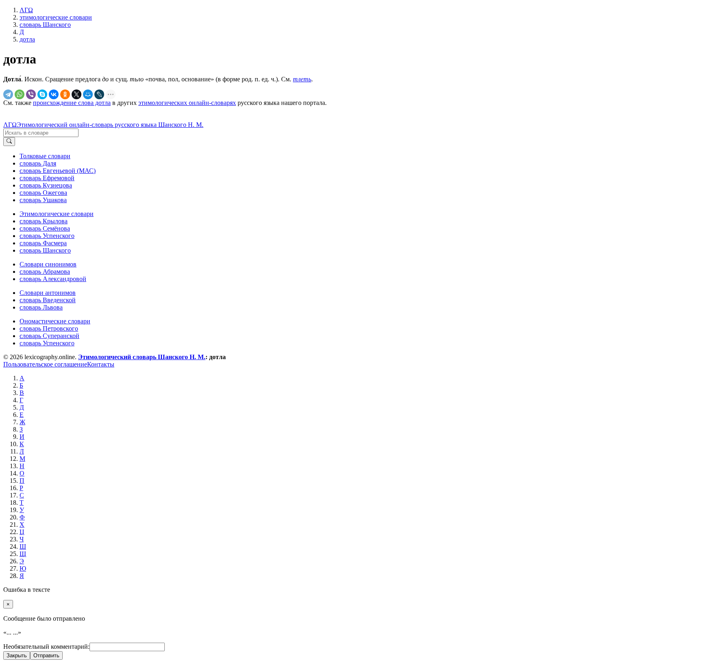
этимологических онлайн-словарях (187, 102)
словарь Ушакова (43, 199)
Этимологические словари (57, 213)
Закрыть (17, 655)
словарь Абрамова (45, 271)
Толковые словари (45, 156)
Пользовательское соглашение (45, 364)
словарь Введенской (48, 300)
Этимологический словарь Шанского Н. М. (141, 356)
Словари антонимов (48, 292)
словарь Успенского (47, 235)
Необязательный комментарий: (46, 646)
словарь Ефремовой (47, 177)
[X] (76, 94)
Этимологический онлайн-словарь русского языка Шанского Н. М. (110, 124)
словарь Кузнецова (46, 185)
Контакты (100, 364)
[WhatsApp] (19, 94)
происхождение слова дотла (72, 102)
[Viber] (31, 94)
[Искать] (9, 141)
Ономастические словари (55, 321)
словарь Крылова (44, 221)
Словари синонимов (48, 264)
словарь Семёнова (45, 228)
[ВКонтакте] (54, 94)
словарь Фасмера (43, 243)
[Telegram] (8, 94)
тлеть (302, 79)
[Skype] (42, 94)
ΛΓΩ (10, 124)
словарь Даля (38, 163)
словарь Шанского (45, 250)
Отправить (46, 655)
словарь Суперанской (49, 335)
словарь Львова (41, 307)
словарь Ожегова (43, 192)
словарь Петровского (49, 328)
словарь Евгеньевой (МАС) (58, 170)
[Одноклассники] (65, 94)
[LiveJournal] (99, 94)
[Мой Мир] (88, 94)
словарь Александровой (53, 278)
